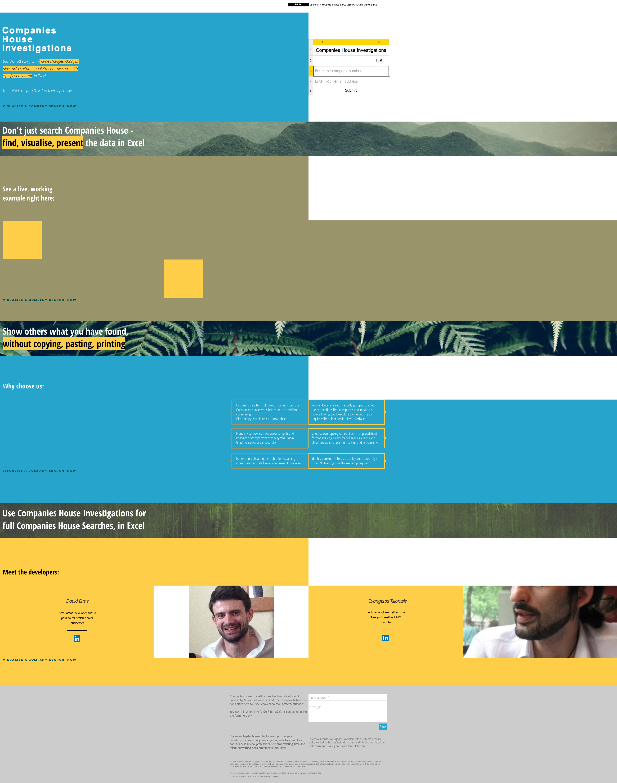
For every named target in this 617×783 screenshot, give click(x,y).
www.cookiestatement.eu (310, 773)
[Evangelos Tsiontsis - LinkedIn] (385, 638)
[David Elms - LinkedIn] (77, 638)
